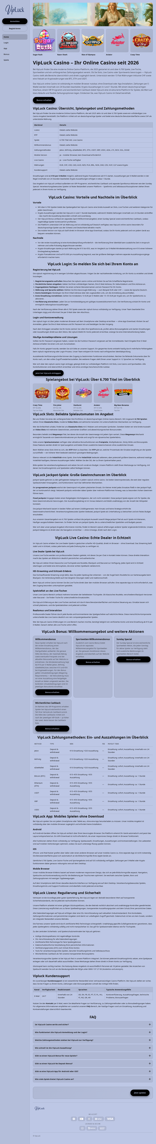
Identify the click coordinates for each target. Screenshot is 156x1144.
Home (6, 37)
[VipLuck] (14, 9)
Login (6, 42)
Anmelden (15, 21)
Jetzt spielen (140, 1092)
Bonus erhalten (44, 100)
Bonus (6, 54)
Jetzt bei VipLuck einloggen (48, 373)
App (5, 48)
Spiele (6, 60)
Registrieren (15, 28)
